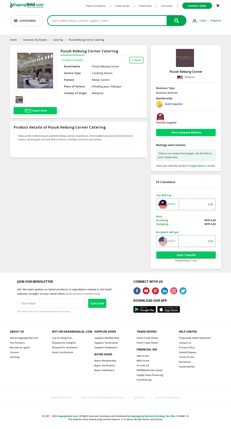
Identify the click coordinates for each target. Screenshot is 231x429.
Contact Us (185, 342)
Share (137, 60)
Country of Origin (75, 93)
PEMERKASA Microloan (150, 370)
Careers (14, 352)
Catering (58, 39)
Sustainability (187, 366)
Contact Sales (197, 5)
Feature (69, 79)
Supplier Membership (106, 337)
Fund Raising (144, 379)
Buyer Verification (104, 365)
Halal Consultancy (96, 5)
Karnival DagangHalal (168, 397)
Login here (196, 165)
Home (13, 39)
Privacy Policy (187, 347)
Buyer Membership (105, 360)
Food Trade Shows (147, 342)
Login (203, 20)
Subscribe (97, 303)
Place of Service (74, 86)
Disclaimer (185, 361)
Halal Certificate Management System (103, 397)
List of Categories (62, 337)
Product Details (72, 60)
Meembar (139, 397)
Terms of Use (186, 357)
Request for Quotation (65, 347)
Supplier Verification (106, 342)
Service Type (72, 73)
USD (170, 241)
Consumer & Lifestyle (35, 39)
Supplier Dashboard (105, 347)
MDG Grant (143, 360)
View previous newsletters (82, 293)
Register (216, 20)
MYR (170, 204)
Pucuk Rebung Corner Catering (86, 39)
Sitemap (14, 357)
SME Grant (143, 356)
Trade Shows (122, 5)
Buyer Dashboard (104, 370)
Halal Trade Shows (147, 337)
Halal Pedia (145, 5)
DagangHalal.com (60, 397)
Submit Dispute (187, 352)
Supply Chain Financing (150, 375)
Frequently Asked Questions (195, 337)
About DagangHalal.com (24, 337)
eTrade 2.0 (143, 365)
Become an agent (20, 347)
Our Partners (17, 342)
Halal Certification (62, 352)
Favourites (167, 5)
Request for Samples (64, 342)
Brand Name (72, 66)
